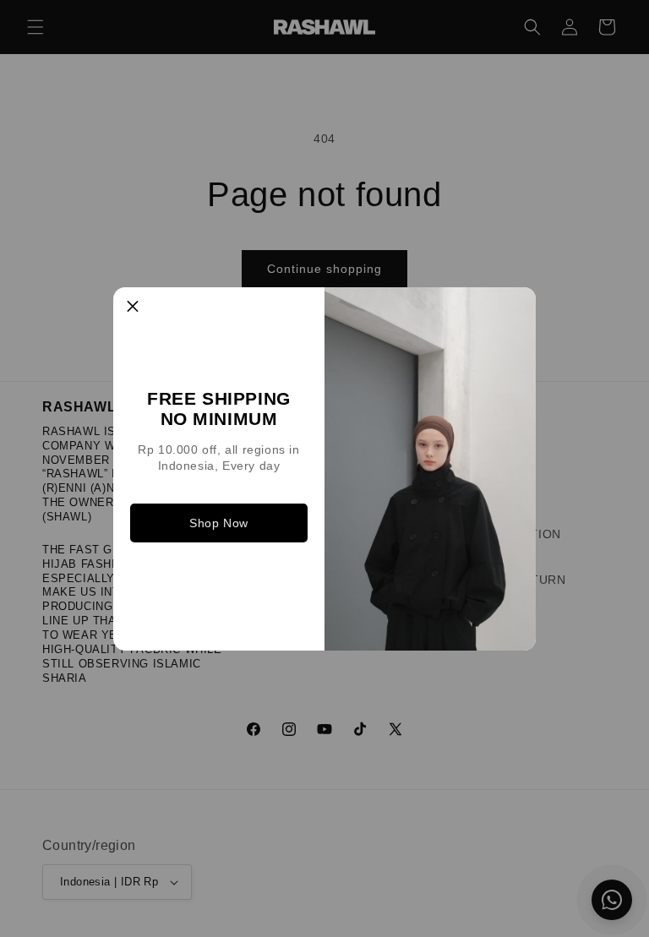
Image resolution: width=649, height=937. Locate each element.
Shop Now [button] (218, 523)
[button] (132, 306)
